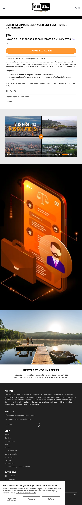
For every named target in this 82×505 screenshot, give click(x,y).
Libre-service (10, 441)
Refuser (51, 499)
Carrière (8, 460)
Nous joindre (9, 464)
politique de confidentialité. (26, 493)
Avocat (7, 444)
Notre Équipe (10, 457)
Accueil (7, 435)
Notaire (7, 448)
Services (8, 438)
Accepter (31, 499)
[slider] (31, 154)
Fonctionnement (11, 451)
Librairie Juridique (11, 454)
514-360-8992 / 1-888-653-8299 (17, 467)
